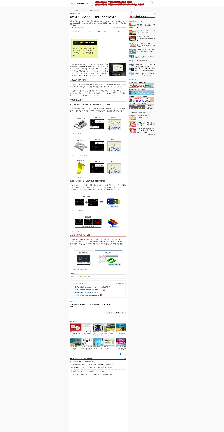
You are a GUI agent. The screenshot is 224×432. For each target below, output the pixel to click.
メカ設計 (76, 10)
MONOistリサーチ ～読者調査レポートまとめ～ (140, 82)
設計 (73, 276)
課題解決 (87, 276)
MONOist (71, 10)
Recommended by (115, 353)
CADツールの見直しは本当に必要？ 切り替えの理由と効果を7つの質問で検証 (91, 374)
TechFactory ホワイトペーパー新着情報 (81, 358)
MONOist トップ (120, 312)
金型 (82, 276)
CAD (78, 276)
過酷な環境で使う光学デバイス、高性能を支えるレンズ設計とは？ (88, 371)
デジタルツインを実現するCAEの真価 (138, 96)
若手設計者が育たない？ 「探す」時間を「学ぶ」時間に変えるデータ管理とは (91, 368)
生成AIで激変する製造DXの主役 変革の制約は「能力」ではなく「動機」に (146, 130)
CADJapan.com (78, 53)
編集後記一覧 (152, 134)
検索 (154, 13)
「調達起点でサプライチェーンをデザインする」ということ (146, 117)
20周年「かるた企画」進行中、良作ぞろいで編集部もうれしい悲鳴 (146, 124)
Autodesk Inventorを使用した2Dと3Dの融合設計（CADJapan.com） (91, 304)
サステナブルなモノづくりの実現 (137, 89)
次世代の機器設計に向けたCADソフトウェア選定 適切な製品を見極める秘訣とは (92, 364)
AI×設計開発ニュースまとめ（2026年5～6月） (83, 361)
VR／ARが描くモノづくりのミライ (137, 103)
